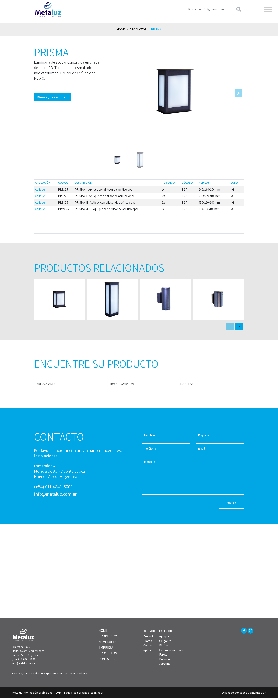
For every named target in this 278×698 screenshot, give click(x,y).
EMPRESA (106, 647)
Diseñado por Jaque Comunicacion (244, 693)
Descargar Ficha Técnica (54, 97)
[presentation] (230, 326)
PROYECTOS (108, 653)
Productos (138, 29)
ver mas (59, 299)
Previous (111, 93)
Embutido (149, 636)
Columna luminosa (171, 650)
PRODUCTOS (108, 636)
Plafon (147, 641)
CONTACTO (107, 658)
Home (121, 29)
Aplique (148, 650)
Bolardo (164, 659)
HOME (103, 630)
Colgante (149, 645)
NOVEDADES (108, 641)
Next (238, 93)
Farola (163, 655)
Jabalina (164, 664)
